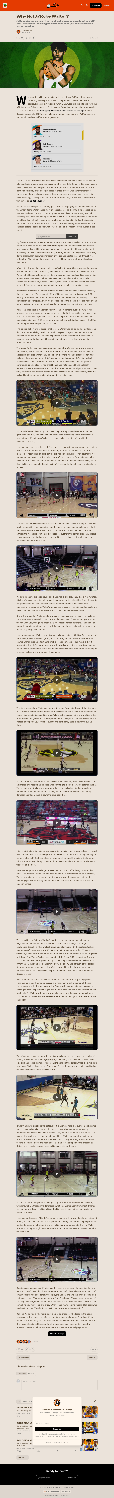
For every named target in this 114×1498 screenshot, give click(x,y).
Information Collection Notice (56, 1436)
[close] (78, 1400)
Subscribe (57, 1429)
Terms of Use (67, 1434)
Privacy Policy (73, 1436)
